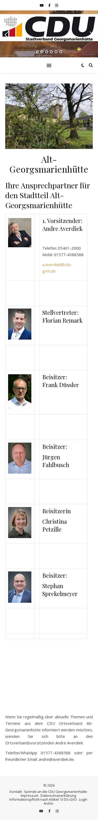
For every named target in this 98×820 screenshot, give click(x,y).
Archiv (48, 803)
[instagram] (56, 5)
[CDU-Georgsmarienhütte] (49, 27)
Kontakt (16, 791)
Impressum (29, 795)
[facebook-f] (49, 5)
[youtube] (42, 5)
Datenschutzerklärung (58, 795)
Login (83, 799)
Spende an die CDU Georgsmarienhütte (55, 791)
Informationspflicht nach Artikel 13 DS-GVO (43, 799)
